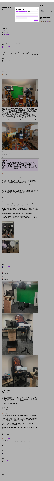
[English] (5, 1)
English (18, 11)
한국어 (28, 15)
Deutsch (18, 13)
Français (29, 13)
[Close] (37, 9)
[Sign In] (52, 1)
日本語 (18, 15)
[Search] (50, 1)
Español (29, 11)
